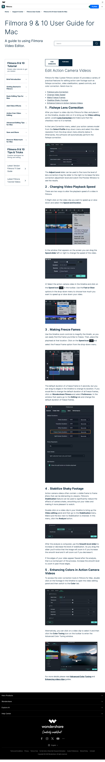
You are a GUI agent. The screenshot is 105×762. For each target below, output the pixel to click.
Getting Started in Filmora (14, 88)
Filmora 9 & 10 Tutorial (16, 65)
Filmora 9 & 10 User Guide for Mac (55, 12)
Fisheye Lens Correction (57, 92)
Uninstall (92, 751)
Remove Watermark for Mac (15, 141)
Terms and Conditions (16, 751)
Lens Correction (64, 118)
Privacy (26, 751)
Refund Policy (84, 751)
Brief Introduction (14, 79)
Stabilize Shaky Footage (57, 100)
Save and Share (13, 132)
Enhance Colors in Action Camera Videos (65, 103)
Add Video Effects (14, 106)
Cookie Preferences (72, 751)
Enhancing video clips (55, 679)
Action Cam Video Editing (14, 114)
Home (7, 12)
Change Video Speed (56, 95)
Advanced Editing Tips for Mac (16, 124)
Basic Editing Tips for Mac (15, 97)
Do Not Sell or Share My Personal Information (52, 751)
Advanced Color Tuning (81, 676)
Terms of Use (34, 751)
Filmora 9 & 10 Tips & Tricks (16, 151)
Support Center (17, 12)
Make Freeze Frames (56, 97)
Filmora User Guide (33, 12)
